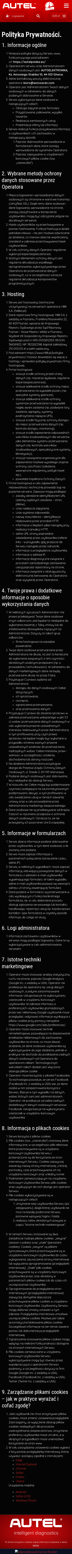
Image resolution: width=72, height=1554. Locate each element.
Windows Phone (26, 1500)
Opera (20, 1481)
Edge (19, 1460)
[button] (15, 15)
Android (21, 1492)
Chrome (21, 1468)
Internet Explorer (26, 1464)
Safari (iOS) (23, 1496)
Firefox (20, 1477)
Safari (19, 1472)
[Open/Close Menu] (66, 6)
